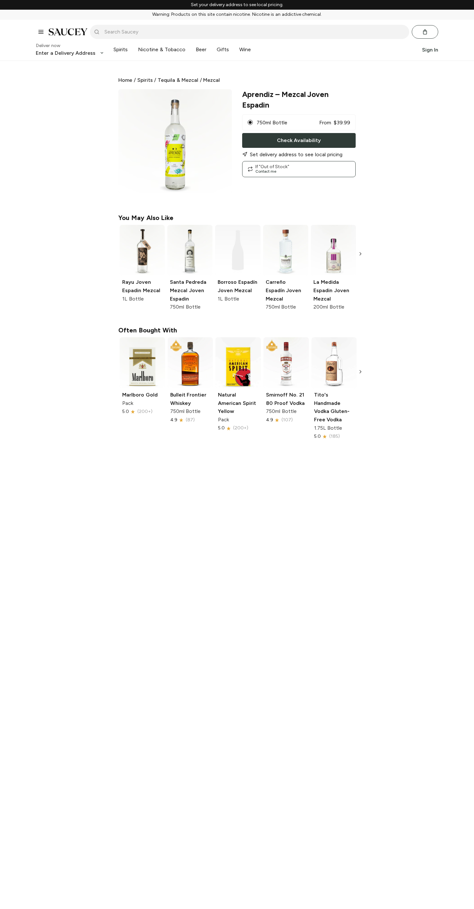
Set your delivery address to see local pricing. (237, 4)
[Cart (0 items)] (425, 32)
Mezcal (211, 80)
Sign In (430, 49)
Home (125, 80)
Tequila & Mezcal (178, 80)
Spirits (145, 80)
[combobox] (254, 32)
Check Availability (299, 140)
